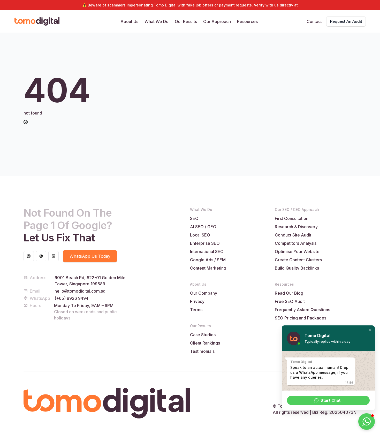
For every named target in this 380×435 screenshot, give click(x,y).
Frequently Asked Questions (302, 309)
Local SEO (200, 235)
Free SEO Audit (290, 301)
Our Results (186, 21)
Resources (247, 21)
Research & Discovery (296, 226)
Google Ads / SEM (208, 259)
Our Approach (217, 21)
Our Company (203, 293)
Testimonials (202, 351)
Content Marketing (208, 268)
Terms (196, 309)
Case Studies (203, 334)
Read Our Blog (289, 293)
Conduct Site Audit (293, 235)
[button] (370, 330)
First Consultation (291, 218)
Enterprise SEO (205, 243)
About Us (129, 21)
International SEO (207, 251)
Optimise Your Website (297, 251)
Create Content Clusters (298, 259)
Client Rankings (205, 343)
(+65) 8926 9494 (71, 298)
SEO (194, 218)
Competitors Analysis (295, 243)
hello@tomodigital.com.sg (80, 291)
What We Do (157, 21)
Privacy (197, 301)
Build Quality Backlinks (297, 268)
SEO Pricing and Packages (300, 317)
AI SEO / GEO (203, 226)
